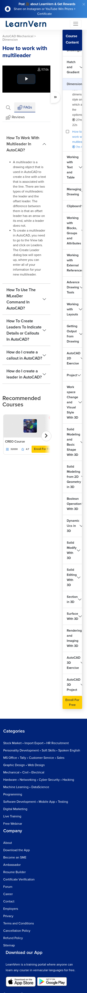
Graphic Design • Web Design (24, 765)
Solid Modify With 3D (71, 550)
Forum (7, 887)
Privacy (8, 916)
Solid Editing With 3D (72, 577)
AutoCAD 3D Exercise (73, 663)
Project (72, 375)
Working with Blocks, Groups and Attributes (74, 230)
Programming (12, 794)
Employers (10, 909)
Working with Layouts (73, 309)
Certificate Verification (19, 879)
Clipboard (74, 206)
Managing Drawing (74, 191)
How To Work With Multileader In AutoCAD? (22, 144)
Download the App (16, 850)
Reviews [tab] (18, 117)
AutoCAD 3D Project (73, 685)
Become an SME (14, 857)
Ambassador (12, 865)
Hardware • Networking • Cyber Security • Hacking (38, 780)
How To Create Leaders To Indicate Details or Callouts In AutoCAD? (23, 330)
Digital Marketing (15, 809)
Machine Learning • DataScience (26, 787)
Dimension (74, 84)
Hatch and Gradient (73, 67)
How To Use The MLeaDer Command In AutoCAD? (21, 299)
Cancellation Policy (16, 931)
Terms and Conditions (18, 923)
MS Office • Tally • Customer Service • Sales (33, 758)
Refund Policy (13, 938)
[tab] (8, 107)
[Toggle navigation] (75, 24)
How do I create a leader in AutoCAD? (24, 374)
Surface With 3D (72, 616)
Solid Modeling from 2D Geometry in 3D (74, 477)
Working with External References (74, 262)
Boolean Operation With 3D (74, 504)
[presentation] (46, 436)
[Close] (84, 4)
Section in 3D (72, 599)
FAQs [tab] (27, 107)
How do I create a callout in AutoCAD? (24, 355)
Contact (8, 901)
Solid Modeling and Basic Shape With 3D (73, 442)
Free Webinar (12, 824)
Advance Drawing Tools (73, 287)
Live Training (12, 816)
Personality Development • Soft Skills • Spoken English (41, 750)
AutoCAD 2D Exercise (73, 358)
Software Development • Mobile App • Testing (35, 802)
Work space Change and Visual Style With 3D (72, 402)
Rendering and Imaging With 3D (74, 638)
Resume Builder (14, 872)
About (7, 843)
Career (8, 894)
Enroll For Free (43, 449)
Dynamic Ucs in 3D (73, 526)
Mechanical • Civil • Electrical (23, 772)
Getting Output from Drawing (73, 333)
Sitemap (9, 945)
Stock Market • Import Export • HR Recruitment (36, 743)
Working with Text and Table (73, 167)
